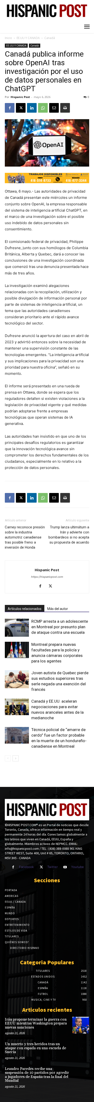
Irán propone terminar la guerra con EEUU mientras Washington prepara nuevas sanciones (36, 1023)
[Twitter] (41, 867)
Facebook (26, 867)
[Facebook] (9, 108)
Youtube (77, 867)
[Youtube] (65, 867)
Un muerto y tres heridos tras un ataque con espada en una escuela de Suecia (35, 1048)
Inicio (8, 38)
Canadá (49, 38)
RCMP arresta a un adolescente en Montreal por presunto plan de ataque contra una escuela (59, 627)
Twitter (52, 867)
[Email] (54, 108)
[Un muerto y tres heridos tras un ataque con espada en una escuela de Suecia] (80, 1049)
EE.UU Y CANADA (28, 38)
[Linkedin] (32, 108)
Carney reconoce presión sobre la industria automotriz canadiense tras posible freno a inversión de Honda (25, 537)
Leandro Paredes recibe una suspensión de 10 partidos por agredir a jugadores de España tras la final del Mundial (37, 1075)
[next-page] (16, 758)
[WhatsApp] (43, 108)
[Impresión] (65, 108)
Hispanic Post (20, 97)
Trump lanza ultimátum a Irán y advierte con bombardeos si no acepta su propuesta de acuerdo (68, 535)
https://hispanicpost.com (47, 576)
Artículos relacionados (24, 609)
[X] (21, 108)
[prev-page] (8, 758)
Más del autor (57, 609)
